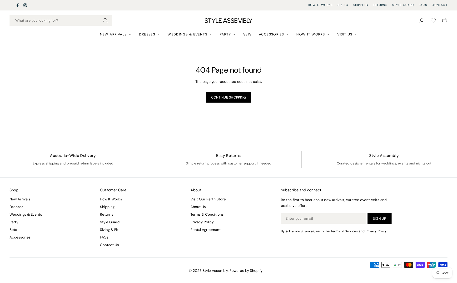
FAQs (423, 5)
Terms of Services (344, 231)
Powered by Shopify (246, 270)
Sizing (343, 5)
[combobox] (61, 20)
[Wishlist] (433, 20)
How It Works (320, 5)
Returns (380, 5)
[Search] (105, 20)
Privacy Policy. (376, 231)
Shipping (360, 5)
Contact (439, 5)
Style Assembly (215, 270)
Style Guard (403, 5)
